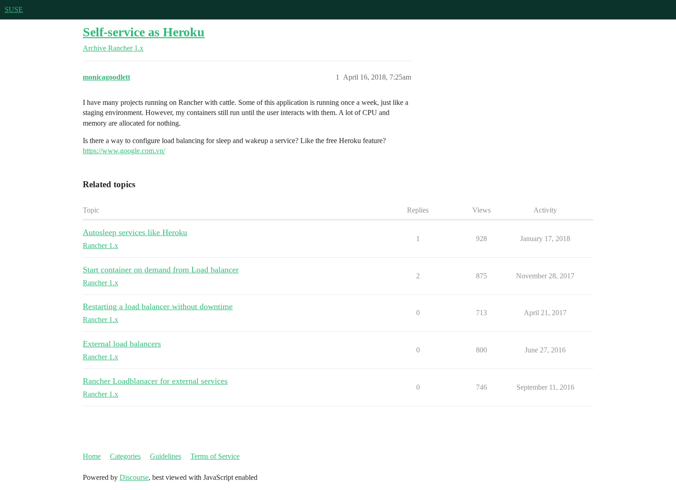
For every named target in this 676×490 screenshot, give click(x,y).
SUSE (14, 9)
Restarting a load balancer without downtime (158, 306)
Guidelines (165, 456)
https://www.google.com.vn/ (124, 151)
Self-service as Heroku (144, 32)
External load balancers (122, 343)
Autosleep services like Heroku (135, 232)
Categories (125, 456)
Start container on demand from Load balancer (161, 269)
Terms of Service (215, 456)
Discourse (134, 477)
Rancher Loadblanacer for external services (155, 381)
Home (92, 456)
